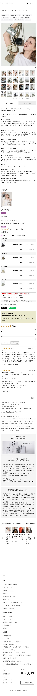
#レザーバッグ (14, 17)
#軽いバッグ (5, 17)
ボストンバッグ (9, 431)
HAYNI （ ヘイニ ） (9, 423)
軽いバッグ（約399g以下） (15, 411)
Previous (2, 538)
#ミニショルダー (27, 15)
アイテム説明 (9, 103)
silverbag (11, 408)
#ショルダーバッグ (15, 15)
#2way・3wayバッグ (7, 19)
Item (6, 402)
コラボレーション (9, 426)
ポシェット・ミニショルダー (12, 415)
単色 (15, 421)
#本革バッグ (5, 15)
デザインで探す (9, 421)
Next (34, 538)
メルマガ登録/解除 (27, 682)
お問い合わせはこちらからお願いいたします (15, 652)
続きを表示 (6, 391)
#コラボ (28, 19)
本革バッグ (7, 10)
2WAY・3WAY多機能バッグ (11, 419)
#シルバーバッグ (19, 19)
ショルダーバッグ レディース (12, 404)
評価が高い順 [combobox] (4, 343)
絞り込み (16, 343)
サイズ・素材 (27, 103)
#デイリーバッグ (25, 17)
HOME (2, 10)
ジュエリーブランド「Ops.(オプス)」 (23, 121)
